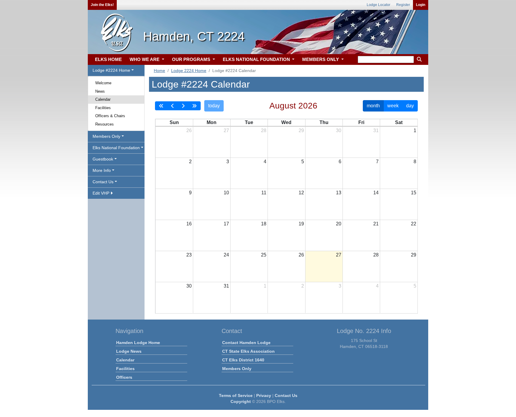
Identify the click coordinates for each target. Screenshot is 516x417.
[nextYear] (194, 105)
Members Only (236, 368)
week (393, 105)
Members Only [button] (106, 136)
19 (301, 223)
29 (301, 130)
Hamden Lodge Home (138, 342)
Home (159, 70)
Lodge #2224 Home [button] (111, 70)
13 (338, 192)
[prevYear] (161, 105)
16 (189, 223)
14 (376, 192)
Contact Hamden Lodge (246, 342)
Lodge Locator (378, 5)
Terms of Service (236, 395)
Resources (104, 124)
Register (403, 5)
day (410, 105)
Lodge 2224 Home (188, 70)
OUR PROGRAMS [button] (191, 59)
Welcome (103, 83)
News (100, 91)
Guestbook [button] (103, 159)
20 (338, 223)
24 (226, 254)
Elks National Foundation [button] (116, 147)
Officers (124, 377)
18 (263, 223)
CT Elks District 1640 (243, 360)
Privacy (263, 395)
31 (376, 130)
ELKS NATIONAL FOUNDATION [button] (257, 59)
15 (413, 192)
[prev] (172, 105)
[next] (183, 105)
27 (226, 130)
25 (263, 254)
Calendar (102, 99)
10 (226, 192)
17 (226, 223)
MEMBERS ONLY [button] (321, 59)
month (373, 105)
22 (413, 223)
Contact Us (286, 395)
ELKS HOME (108, 59)
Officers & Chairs (110, 116)
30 (338, 130)
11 (263, 192)
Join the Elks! (102, 5)
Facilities (103, 108)
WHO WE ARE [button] (145, 59)
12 (301, 192)
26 (189, 130)
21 (376, 223)
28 (263, 130)
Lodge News (129, 351)
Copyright (241, 401)
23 (189, 254)
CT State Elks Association (248, 351)
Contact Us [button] (103, 181)
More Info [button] (102, 170)
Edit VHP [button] (101, 193)
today (214, 105)
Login (420, 5)
